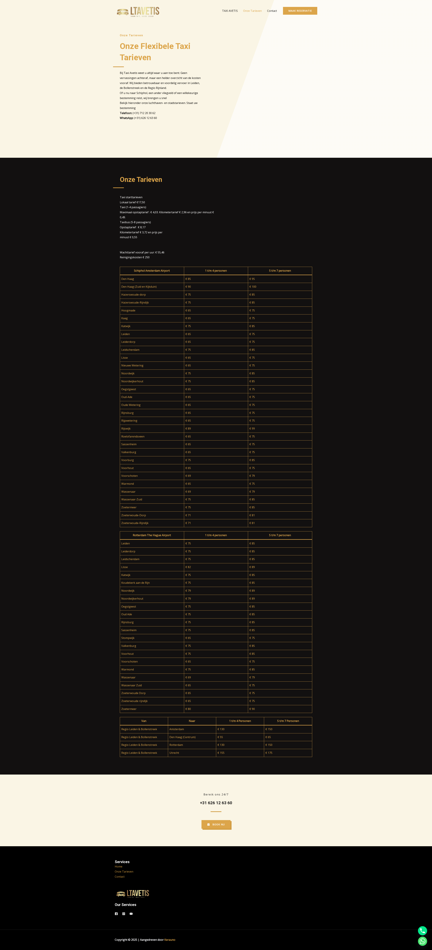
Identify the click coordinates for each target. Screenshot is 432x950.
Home (118, 866)
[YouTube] (131, 913)
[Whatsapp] (422, 941)
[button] (300, 11)
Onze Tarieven (252, 11)
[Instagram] (123, 913)
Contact (272, 11)
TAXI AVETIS (230, 11)
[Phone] (422, 930)
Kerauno (169, 940)
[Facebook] (116, 913)
